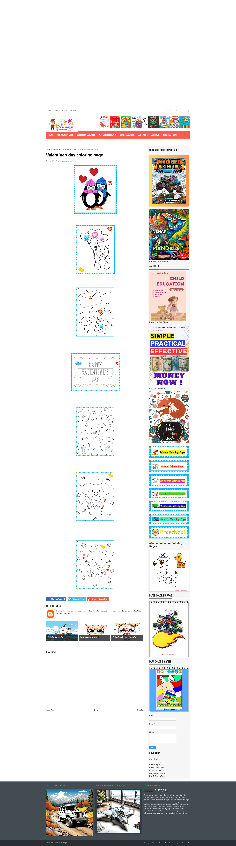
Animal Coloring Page (157, 762)
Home (49, 110)
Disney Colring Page (156, 770)
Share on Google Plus (100, 599)
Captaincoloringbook (62, 843)
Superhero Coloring (86, 134)
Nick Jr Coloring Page (157, 776)
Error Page (73, 110)
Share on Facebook (58, 599)
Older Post (141, 710)
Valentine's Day (71, 161)
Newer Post (50, 710)
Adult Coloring (154, 759)
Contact (64, 110)
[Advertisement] (74, 17)
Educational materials (157, 773)
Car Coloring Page (155, 765)
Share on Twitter (78, 599)
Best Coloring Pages (107, 134)
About (56, 110)
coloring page (62, 161)
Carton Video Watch (156, 768)
